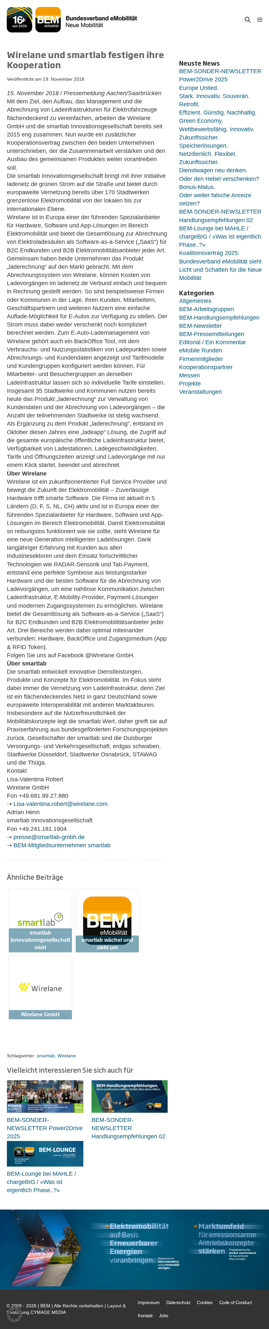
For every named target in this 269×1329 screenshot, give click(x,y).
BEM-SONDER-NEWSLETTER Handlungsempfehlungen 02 (128, 1128)
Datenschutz (178, 1302)
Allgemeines (195, 301)
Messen (189, 375)
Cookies (205, 1302)
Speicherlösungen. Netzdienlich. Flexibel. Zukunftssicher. (208, 153)
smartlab (46, 1055)
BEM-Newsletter (200, 326)
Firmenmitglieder (201, 359)
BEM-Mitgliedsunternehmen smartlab (62, 845)
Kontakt (145, 1315)
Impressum (149, 1302)
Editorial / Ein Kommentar (212, 342)
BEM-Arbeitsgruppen (206, 309)
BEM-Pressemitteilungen (211, 334)
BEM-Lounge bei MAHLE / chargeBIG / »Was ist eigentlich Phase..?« (41, 1182)
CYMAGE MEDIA (48, 1312)
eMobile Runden (200, 350)
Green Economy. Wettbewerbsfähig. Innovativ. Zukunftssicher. (217, 128)
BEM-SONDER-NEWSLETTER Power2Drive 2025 (45, 1128)
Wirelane (66, 1055)
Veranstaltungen (200, 392)
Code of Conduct (235, 1302)
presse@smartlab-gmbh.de (49, 837)
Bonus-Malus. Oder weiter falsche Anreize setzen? (215, 195)
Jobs (163, 1315)
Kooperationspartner (206, 367)
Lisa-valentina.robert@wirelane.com (60, 804)
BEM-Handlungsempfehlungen (219, 317)
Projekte (190, 383)
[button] (248, 19)
